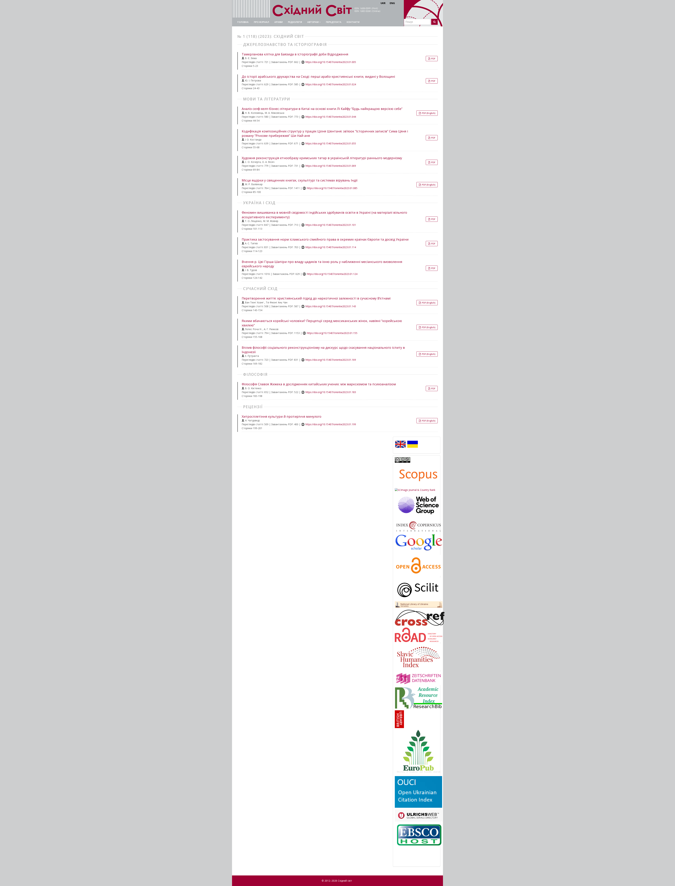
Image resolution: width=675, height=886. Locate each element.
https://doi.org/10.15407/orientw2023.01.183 (331, 392)
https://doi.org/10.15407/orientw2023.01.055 (331, 143)
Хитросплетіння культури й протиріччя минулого (281, 416)
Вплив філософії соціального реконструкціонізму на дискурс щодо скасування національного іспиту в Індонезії (323, 349)
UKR (383, 3)
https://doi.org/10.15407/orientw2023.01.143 (331, 306)
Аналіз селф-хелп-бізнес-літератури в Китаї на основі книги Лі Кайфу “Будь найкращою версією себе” (322, 109)
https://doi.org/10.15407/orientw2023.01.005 (331, 62)
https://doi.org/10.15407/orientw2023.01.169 (331, 359)
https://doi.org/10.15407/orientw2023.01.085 (332, 188)
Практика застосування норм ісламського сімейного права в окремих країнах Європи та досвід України (325, 239)
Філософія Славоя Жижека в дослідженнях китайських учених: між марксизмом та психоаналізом (319, 384)
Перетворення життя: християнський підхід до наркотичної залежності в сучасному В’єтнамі (316, 298)
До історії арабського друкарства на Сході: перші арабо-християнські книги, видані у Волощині (318, 76)
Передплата (333, 22)
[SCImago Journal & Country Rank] (415, 489)
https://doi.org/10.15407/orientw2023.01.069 (331, 165)
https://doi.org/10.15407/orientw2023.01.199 (331, 424)
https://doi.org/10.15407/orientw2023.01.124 (332, 274)
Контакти (353, 22)
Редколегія (295, 22)
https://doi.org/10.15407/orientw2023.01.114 (331, 247)
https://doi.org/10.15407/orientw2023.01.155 (332, 333)
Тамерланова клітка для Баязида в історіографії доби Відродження (295, 54)
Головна (243, 22)
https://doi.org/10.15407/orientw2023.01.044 (331, 116)
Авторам (313, 22)
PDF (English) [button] (428, 113)
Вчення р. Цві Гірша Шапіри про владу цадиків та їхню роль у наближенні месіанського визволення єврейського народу (322, 264)
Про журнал (261, 22)
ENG (392, 3)
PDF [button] (433, 58)
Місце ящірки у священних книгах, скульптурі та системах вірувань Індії (300, 180)
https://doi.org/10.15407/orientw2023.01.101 (331, 225)
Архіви (278, 22)
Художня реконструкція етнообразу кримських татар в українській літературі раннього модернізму (322, 158)
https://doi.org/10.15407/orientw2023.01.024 (331, 84)
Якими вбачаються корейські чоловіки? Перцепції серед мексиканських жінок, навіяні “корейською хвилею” (322, 323)
